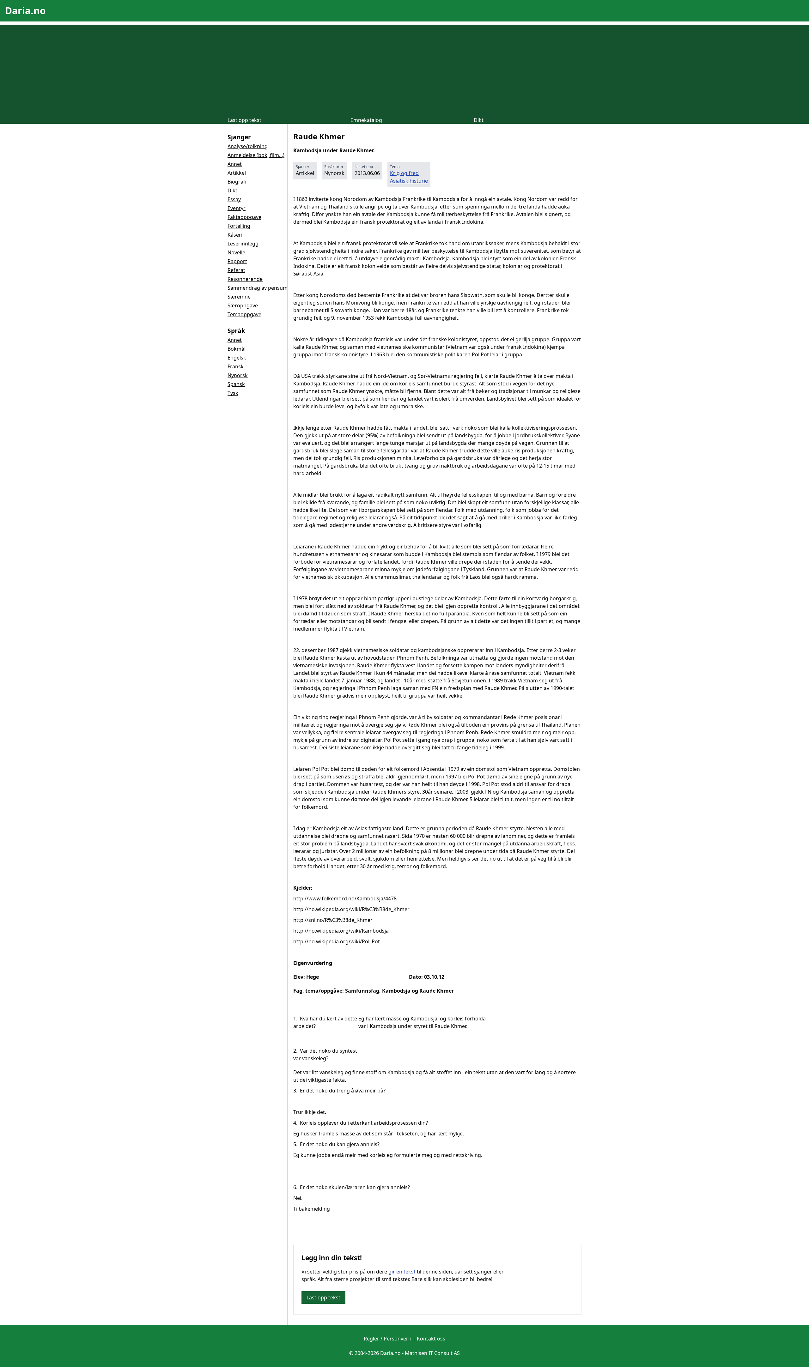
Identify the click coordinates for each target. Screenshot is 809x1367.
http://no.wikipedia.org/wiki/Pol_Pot (336, 941)
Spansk (236, 384)
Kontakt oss (431, 1338)
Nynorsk (238, 375)
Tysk (233, 393)
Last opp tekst (244, 120)
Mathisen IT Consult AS (432, 1353)
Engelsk (237, 357)
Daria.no (25, 10)
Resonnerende (245, 278)
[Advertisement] (404, 69)
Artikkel (237, 172)
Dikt (479, 120)
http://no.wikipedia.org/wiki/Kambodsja (341, 930)
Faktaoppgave (244, 217)
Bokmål (237, 348)
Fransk (236, 366)
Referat (236, 270)
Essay (234, 199)
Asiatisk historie (409, 180)
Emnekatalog (366, 120)
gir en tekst (402, 1271)
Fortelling (239, 225)
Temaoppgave (244, 314)
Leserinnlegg (243, 243)
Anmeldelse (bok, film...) (256, 155)
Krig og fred (404, 173)
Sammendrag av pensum (258, 287)
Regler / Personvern (387, 1338)
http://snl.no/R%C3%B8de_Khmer (333, 919)
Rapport (237, 261)
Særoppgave (243, 305)
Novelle (236, 252)
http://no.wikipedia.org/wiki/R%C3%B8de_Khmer (351, 909)
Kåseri (235, 234)
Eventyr (237, 208)
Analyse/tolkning (248, 146)
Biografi (237, 181)
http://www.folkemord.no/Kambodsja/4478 (345, 898)
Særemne (239, 296)
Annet (235, 163)
